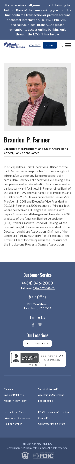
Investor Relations (14, 395)
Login (50, 45)
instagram (40, 325)
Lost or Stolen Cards (15, 412)
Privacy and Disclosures (17, 418)
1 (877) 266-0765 (44, 288)
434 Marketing (42, 443)
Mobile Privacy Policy (15, 400)
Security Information (49, 389)
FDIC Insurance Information (53, 412)
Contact (35, 45)
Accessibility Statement (51, 395)
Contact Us (44, 418)
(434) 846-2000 (37, 283)
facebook (33, 325)
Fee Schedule (45, 400)
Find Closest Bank (37, 343)
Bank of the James (15, 45)
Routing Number (13, 423)
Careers (8, 389)
